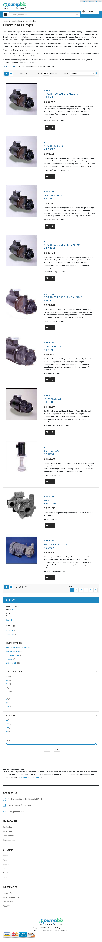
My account (8, 831)
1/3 (8, 676)
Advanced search (10, 840)
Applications (17, 21)
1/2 (8, 680)
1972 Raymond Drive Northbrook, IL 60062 (25, 799)
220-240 (10, 659)
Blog (5, 878)
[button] (47, 127)
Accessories (8, 856)
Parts (5, 860)
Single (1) (10, 630)
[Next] (95, 590)
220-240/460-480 (14, 651)
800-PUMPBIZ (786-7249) (51, 925)
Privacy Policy (8, 893)
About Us (6, 906)
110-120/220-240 (14, 655)
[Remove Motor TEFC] (10, 616)
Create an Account (87, 1)
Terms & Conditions (11, 897)
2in (9, 732)
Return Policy (8, 902)
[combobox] (44, 14)
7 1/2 (9, 707)
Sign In (98, 1)
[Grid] (11, 74)
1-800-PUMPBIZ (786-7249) (29, 777)
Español (6, 873)
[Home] (14, 4)
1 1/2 (9, 691)
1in (8, 720)
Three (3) (11, 634)
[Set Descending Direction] (96, 73)
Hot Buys (6, 864)
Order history (8, 836)
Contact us (7, 827)
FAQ (4, 869)
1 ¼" (8, 724)
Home (5, 21)
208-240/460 (13, 663)
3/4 (9, 684)
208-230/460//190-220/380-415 (19, 648)
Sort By (66, 73)
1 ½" (8, 728)
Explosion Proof (9, 66)
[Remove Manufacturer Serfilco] (12, 609)
